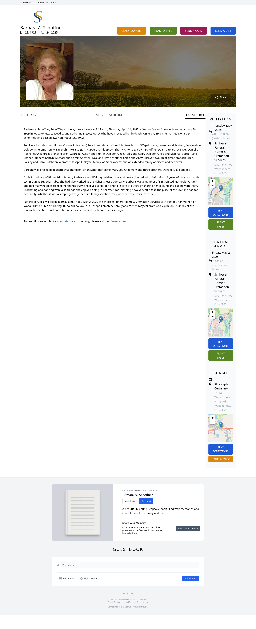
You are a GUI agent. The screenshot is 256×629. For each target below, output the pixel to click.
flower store (118, 221)
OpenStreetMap (131, 607)
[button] (221, 188)
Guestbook (195, 115)
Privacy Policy (119, 602)
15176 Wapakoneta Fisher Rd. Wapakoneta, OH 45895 (222, 401)
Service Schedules (111, 115)
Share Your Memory (188, 528)
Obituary (28, 115)
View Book (130, 501)
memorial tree (66, 221)
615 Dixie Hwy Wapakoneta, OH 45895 (223, 169)
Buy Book (146, 501)
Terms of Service (136, 602)
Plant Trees (221, 224)
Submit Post (190, 578)
